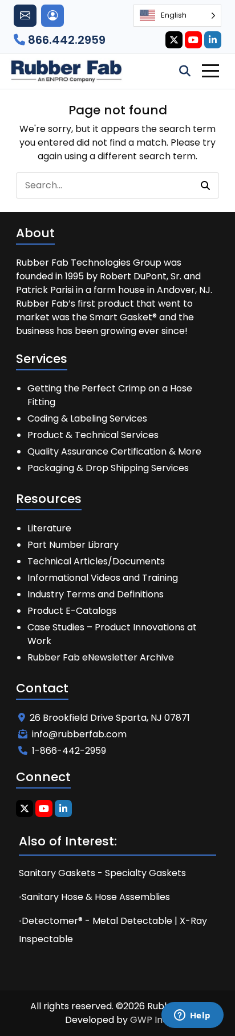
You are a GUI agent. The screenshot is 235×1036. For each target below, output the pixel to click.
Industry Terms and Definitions (95, 594)
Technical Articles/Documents (96, 561)
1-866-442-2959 (69, 750)
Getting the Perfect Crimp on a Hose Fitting (109, 395)
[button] (205, 185)
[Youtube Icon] (193, 39)
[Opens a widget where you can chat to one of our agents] (192, 1016)
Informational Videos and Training (102, 577)
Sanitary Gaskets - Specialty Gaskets (102, 873)
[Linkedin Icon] (212, 39)
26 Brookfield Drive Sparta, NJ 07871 (110, 717)
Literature (49, 528)
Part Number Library (73, 544)
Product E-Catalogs (71, 610)
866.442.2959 (65, 40)
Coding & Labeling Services (87, 418)
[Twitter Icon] (174, 39)
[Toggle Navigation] (210, 71)
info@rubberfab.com (79, 734)
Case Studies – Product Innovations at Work (112, 634)
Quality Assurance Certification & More (114, 451)
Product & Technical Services (93, 434)
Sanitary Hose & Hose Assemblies (96, 896)
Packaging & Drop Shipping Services (108, 467)
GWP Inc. (150, 1019)
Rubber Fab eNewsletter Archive (100, 657)
